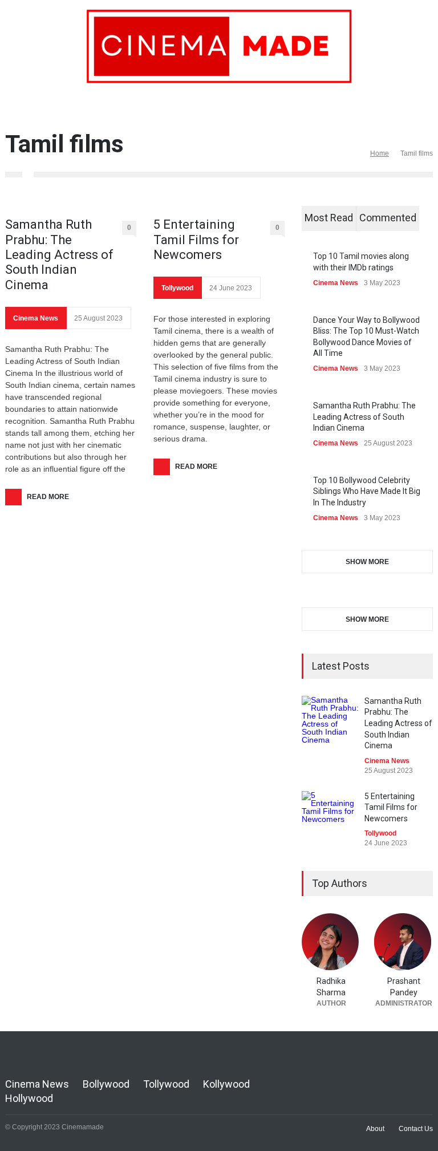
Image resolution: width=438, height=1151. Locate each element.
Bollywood (106, 1084)
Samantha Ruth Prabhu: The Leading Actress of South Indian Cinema (59, 254)
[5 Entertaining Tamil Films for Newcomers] (330, 819)
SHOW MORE (367, 562)
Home (379, 153)
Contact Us (416, 1129)
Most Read (329, 218)
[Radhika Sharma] (331, 941)
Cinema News (35, 318)
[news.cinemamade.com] (219, 70)
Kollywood (226, 1084)
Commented (387, 218)
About (375, 1129)
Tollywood (177, 288)
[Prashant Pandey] (403, 941)
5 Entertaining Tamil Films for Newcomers (196, 239)
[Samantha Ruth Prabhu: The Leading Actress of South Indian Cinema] (330, 724)
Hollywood (29, 1098)
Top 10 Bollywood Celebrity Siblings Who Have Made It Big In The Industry (366, 491)
